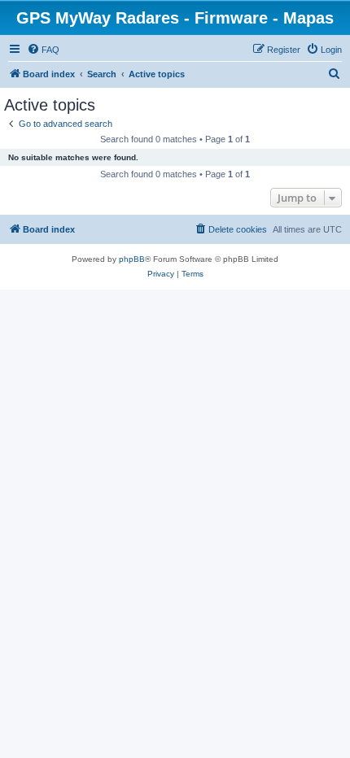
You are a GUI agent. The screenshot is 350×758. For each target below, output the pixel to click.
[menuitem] (43, 49)
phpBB (132, 259)
